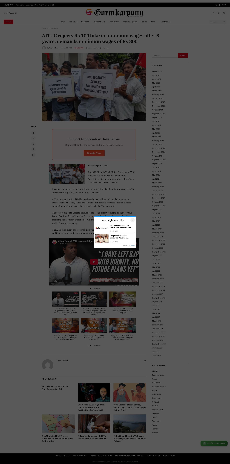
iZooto (133, 245)
